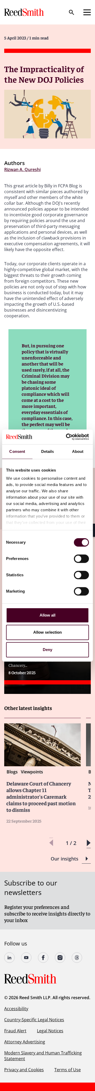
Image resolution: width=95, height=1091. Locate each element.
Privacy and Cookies (24, 1070)
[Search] (71, 12)
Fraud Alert (15, 1031)
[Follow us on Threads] (77, 957)
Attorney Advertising (24, 1042)
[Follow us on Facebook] (43, 957)
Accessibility (16, 1009)
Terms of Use (67, 1070)
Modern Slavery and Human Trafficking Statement (43, 1056)
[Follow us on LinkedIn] (9, 957)
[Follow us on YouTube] (26, 957)
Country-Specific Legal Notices (34, 1020)
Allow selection (47, 632)
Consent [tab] (17, 451)
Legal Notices (50, 1031)
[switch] (81, 558)
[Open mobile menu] (87, 12)
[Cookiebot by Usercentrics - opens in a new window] (67, 436)
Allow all (48, 615)
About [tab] (78, 451)
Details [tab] (47, 451)
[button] (88, 843)
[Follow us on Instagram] (60, 957)
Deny (47, 649)
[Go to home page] (24, 12)
